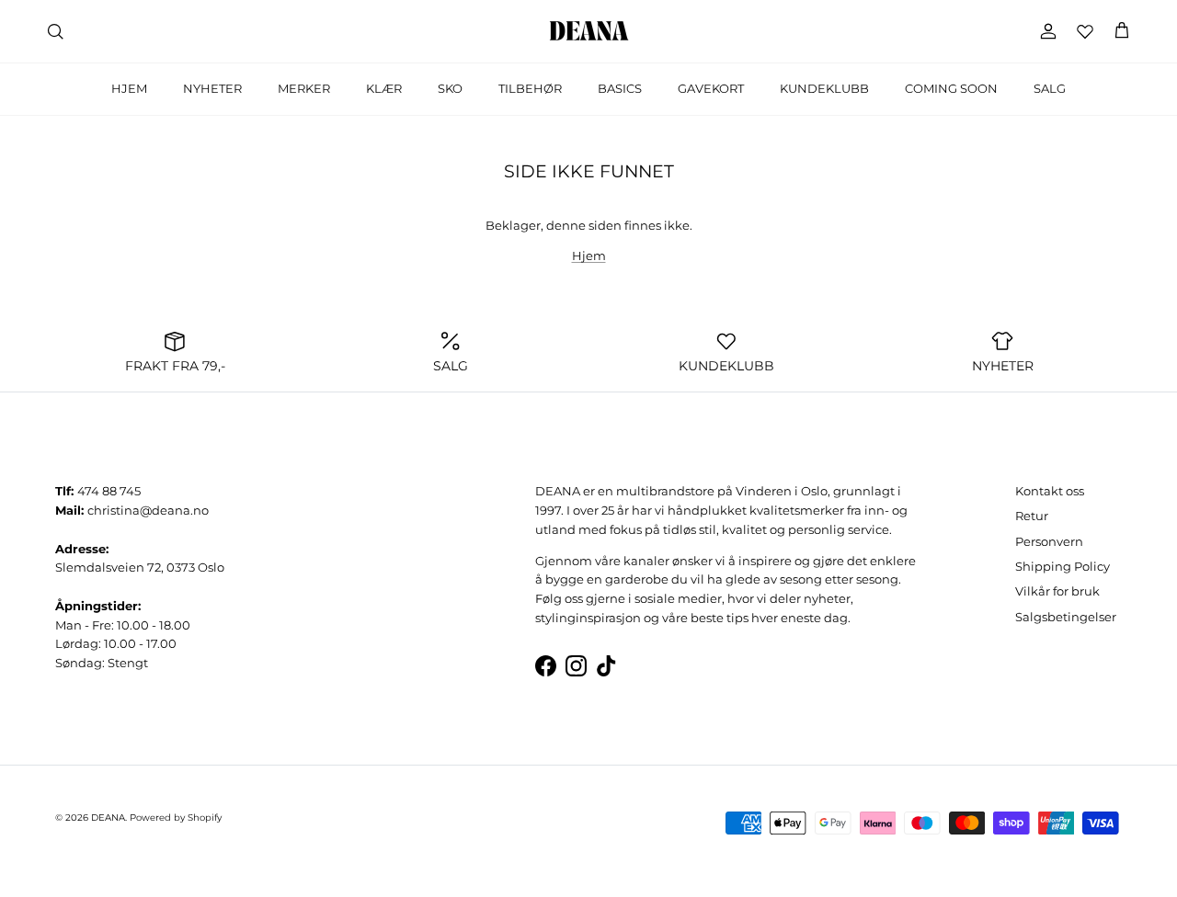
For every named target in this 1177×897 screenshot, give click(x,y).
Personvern (1049, 541)
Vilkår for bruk (1057, 591)
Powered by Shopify (176, 817)
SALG (1050, 88)
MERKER (304, 88)
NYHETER (212, 88)
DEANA (108, 817)
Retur (1031, 515)
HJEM (129, 88)
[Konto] (1044, 31)
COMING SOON (951, 88)
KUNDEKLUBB (824, 88)
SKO (450, 88)
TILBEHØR (530, 88)
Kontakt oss (1049, 490)
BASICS (620, 88)
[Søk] (55, 31)
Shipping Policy (1062, 566)
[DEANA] (589, 31)
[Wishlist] (1085, 31)
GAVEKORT (711, 88)
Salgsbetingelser (1065, 616)
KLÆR (384, 88)
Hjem (589, 255)
